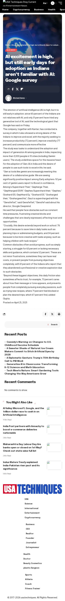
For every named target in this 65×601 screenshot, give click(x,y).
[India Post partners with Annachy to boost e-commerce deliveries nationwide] (54, 429)
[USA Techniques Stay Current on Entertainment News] (20, 3)
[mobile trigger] (59, 3)
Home (7, 45)
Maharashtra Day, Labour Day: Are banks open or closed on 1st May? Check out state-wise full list (22, 447)
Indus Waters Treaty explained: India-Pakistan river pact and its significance (21, 465)
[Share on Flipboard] (22, 89)
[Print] (59, 314)
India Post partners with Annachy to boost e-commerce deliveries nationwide (23, 429)
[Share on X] (17, 89)
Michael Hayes (19, 98)
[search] (39, 3)
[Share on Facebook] (12, 89)
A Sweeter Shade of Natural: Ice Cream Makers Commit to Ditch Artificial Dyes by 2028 (29, 351)
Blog (14, 45)
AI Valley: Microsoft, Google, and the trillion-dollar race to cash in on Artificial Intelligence (23, 411)
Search (54, 325)
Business (11, 50)
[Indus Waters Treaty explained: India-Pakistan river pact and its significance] (54, 465)
